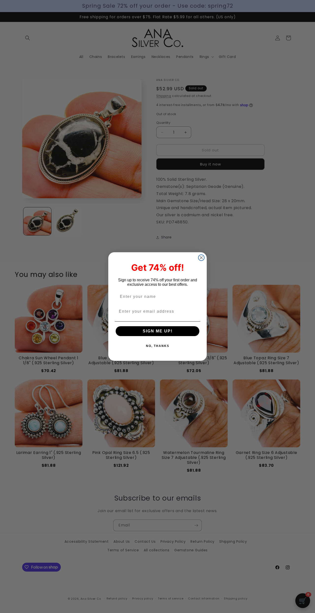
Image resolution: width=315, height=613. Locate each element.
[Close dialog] (201, 258)
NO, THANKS (157, 346)
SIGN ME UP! (158, 331)
